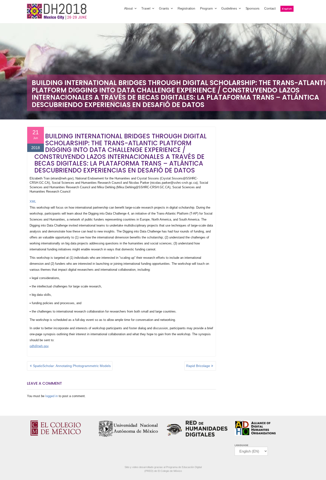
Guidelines (229, 8)
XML (33, 201)
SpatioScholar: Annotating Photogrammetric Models (72, 366)
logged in (51, 396)
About (128, 8)
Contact (270, 8)
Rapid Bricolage (198, 366)
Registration (186, 8)
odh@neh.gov (39, 346)
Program (206, 8)
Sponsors (253, 8)
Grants (164, 8)
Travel (145, 8)
